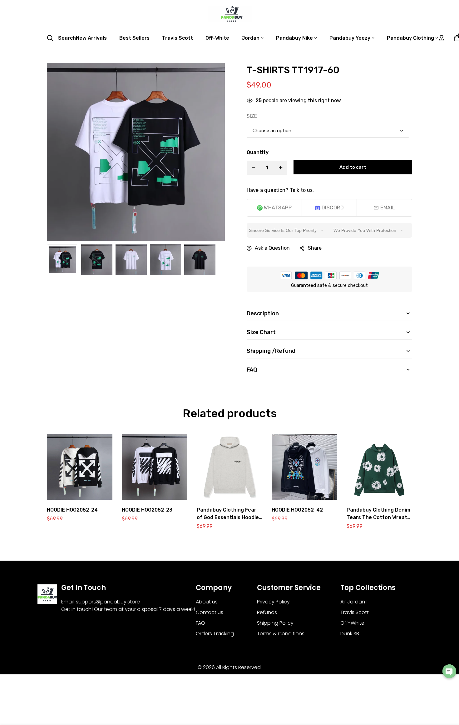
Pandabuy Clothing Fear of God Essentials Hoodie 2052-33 (228, 517)
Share (315, 248)
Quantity (258, 152)
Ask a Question (272, 248)
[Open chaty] (449, 671)
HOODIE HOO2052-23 (147, 510)
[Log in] (441, 38)
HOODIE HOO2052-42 (297, 510)
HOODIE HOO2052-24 (72, 510)
